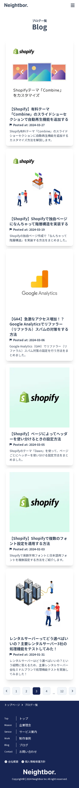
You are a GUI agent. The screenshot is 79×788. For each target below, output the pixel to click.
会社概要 (13, 761)
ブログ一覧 (31, 705)
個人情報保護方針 (35, 761)
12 (62, 691)
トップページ (12, 705)
